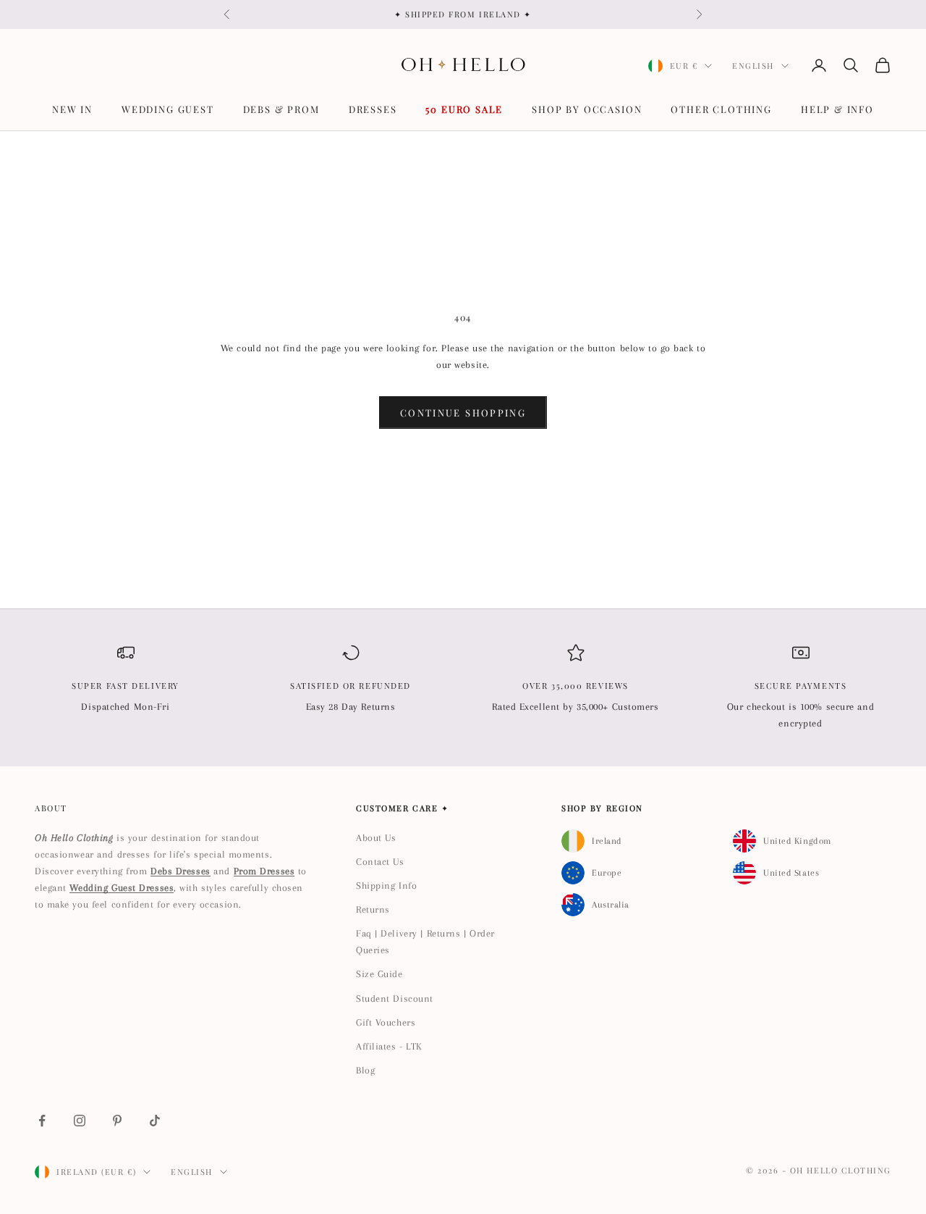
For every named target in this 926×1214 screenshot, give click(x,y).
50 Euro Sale (464, 109)
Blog (365, 1070)
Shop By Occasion (587, 109)
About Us (376, 837)
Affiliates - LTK (389, 1046)
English (753, 65)
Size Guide (379, 973)
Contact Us (380, 861)
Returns (373, 909)
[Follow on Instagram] (79, 1120)
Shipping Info (386, 885)
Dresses (373, 109)
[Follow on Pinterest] (117, 1120)
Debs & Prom (281, 109)
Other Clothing (721, 109)
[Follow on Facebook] (42, 1120)
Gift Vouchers (385, 1022)
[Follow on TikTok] (155, 1120)
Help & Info (837, 109)
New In (72, 109)
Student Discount (394, 998)
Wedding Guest (168, 109)
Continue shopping (463, 412)
